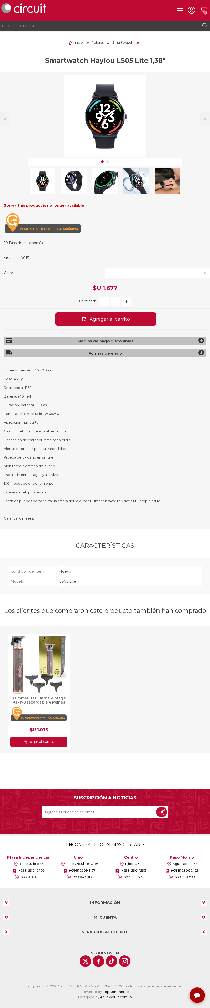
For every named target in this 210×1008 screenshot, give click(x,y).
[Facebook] (98, 961)
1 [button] (102, 161)
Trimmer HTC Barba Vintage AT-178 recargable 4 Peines (39, 700)
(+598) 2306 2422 (184, 870)
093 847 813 (82, 877)
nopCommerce (116, 992)
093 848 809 (31, 877)
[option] (42, 181)
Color (8, 273)
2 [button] (107, 161)
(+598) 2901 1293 (133, 870)
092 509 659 (133, 877)
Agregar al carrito (39, 741)
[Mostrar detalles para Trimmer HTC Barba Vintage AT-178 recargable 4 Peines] (38, 665)
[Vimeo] (111, 961)
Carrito (203, 10)
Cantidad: (87, 301)
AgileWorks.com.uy (116, 997)
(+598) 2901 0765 (31, 870)
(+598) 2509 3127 (82, 870)
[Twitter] (85, 961)
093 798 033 (185, 877)
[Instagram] (124, 961)
